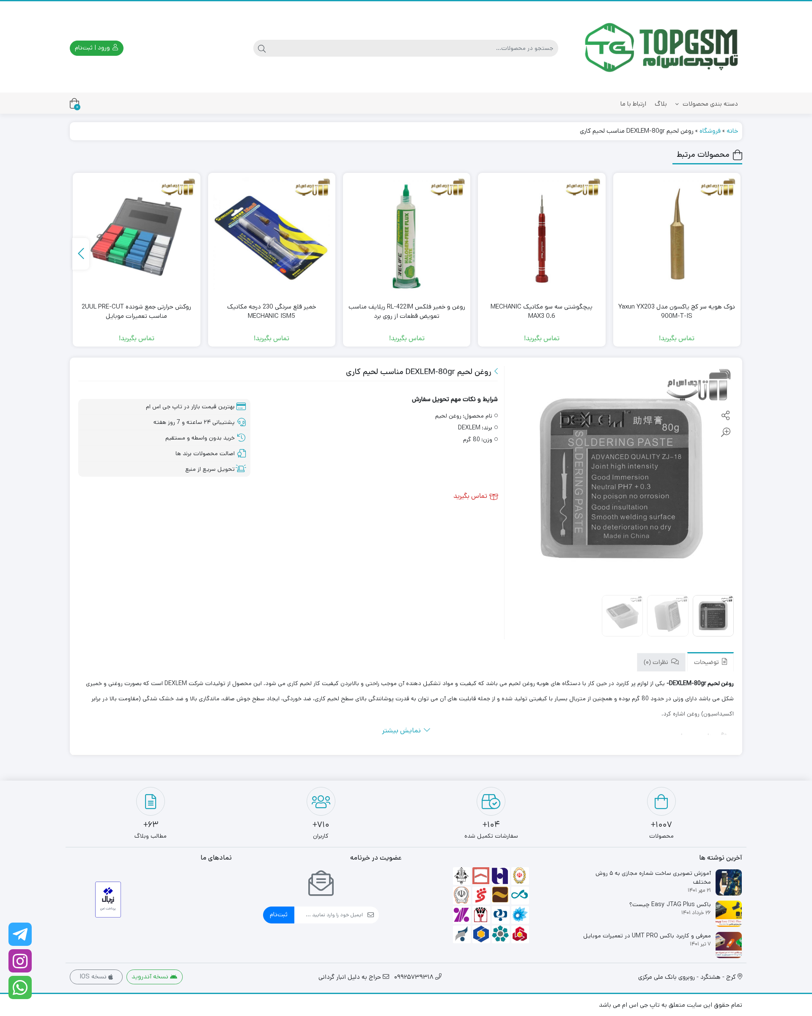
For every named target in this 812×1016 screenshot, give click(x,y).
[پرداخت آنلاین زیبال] (108, 900)
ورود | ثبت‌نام (93, 47)
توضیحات (707, 663)
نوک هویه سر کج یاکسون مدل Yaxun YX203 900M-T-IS (676, 311)
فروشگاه (710, 130)
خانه (732, 130)
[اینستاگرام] (20, 960)
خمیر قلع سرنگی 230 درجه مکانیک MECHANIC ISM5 (271, 311)
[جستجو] (261, 48)
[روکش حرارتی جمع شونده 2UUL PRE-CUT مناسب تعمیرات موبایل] (136, 236)
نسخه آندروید (151, 976)
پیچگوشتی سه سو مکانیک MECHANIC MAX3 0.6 (542, 311)
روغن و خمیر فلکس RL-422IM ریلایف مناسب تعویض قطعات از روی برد (406, 311)
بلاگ (661, 103)
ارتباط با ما (633, 103)
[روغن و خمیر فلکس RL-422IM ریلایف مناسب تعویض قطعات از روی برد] (406, 236)
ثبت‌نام (279, 914)
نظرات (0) (657, 663)
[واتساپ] (20, 987)
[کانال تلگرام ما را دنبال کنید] (20, 934)
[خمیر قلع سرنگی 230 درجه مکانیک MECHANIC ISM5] (271, 236)
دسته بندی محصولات (709, 103)
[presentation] (80, 254)
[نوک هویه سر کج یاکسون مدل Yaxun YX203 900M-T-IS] (676, 236)
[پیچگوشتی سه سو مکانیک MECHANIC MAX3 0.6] (541, 236)
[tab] (710, 662)
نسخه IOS (94, 976)
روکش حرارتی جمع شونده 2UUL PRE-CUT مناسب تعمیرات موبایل (136, 311)
